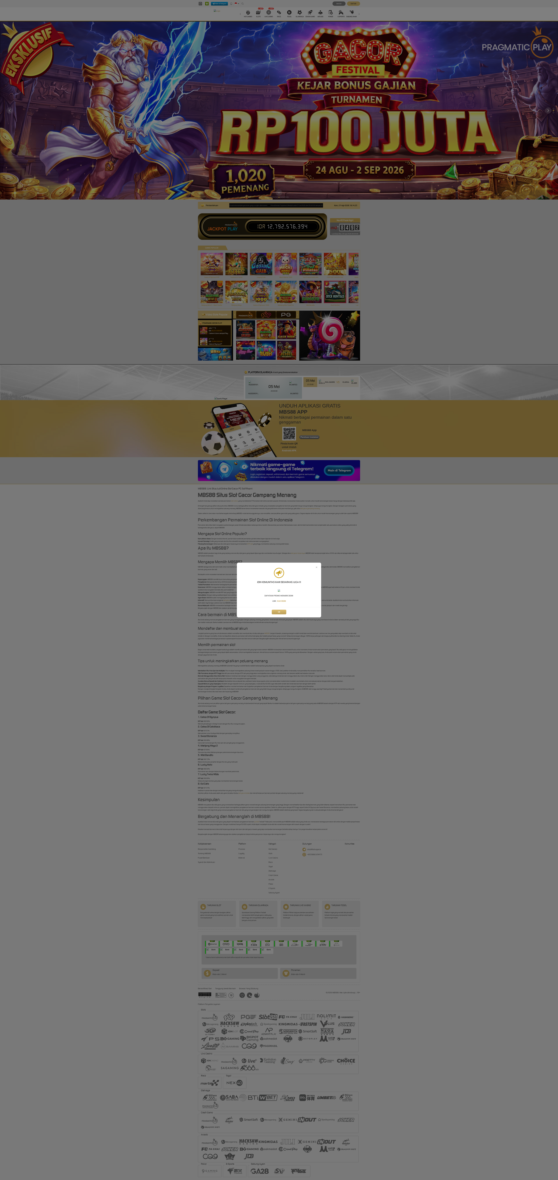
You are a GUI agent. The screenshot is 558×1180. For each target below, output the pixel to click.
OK (279, 612)
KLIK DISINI (281, 601)
